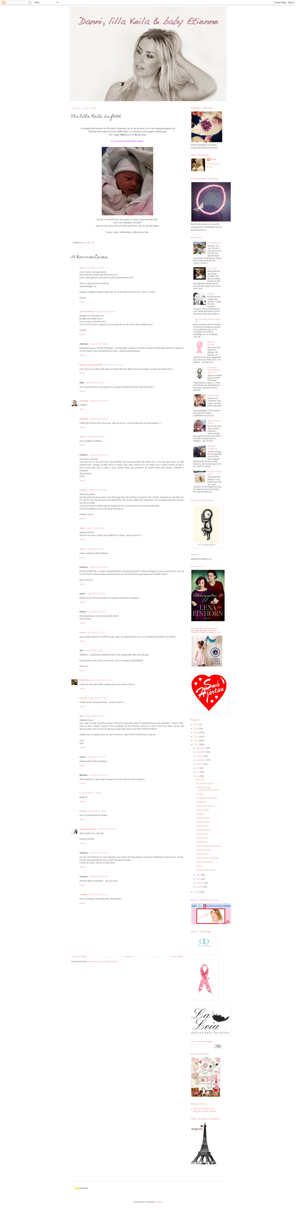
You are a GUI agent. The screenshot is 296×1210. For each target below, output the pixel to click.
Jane (81, 437)
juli (198, 768)
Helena (82, 811)
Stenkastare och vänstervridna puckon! (207, 788)
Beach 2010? (202, 826)
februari (200, 883)
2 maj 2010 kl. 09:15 (98, 455)
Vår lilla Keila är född (205, 870)
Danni (213, 159)
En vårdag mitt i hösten (206, 798)
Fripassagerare (203, 830)
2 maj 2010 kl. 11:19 (103, 680)
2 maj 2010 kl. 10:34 (98, 567)
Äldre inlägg (177, 956)
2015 (196, 724)
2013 (196, 732)
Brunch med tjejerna (205, 806)
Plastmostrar (202, 834)
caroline (83, 894)
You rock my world (204, 783)
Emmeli (83, 698)
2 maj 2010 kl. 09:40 (94, 528)
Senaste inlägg (79, 956)
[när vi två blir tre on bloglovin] (204, 1164)
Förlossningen (202, 810)
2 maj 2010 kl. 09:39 (96, 490)
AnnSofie (83, 419)
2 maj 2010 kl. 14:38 (94, 716)
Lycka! (199, 866)
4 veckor (200, 794)
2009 (196, 892)
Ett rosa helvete (210, 343)
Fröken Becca (86, 680)
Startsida (129, 956)
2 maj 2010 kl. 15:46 (95, 757)
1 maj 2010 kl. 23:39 (113, 365)
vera (81, 268)
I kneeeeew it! (213, 243)
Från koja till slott (87, 829)
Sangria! (200, 814)
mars (198, 879)
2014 (196, 728)
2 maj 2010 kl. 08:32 (94, 437)
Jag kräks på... (214, 395)
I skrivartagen (202, 854)
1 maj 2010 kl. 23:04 (105, 311)
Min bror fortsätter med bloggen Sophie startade (204, 1109)
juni (198, 772)
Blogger (158, 1202)
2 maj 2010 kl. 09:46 (95, 549)
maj (198, 776)
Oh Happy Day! (203, 818)
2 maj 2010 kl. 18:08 (91, 793)
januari (199, 887)
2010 (196, 744)
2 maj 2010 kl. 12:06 (97, 698)
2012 (196, 736)
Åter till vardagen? (204, 862)
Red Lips (200, 779)
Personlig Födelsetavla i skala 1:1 (213, 370)
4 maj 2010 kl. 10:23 (97, 894)
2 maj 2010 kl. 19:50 (96, 811)
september (201, 760)
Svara (82, 302)
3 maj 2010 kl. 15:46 (98, 853)
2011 (196, 740)
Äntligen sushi (202, 822)
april (198, 875)
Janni (82, 632)
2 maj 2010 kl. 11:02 (95, 632)
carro (82, 549)
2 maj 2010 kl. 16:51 (98, 775)
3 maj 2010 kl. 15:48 (98, 876)
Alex (81, 716)
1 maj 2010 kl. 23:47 (98, 401)
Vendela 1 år (202, 842)
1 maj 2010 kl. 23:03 (94, 268)
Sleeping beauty (203, 850)
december (201, 748)
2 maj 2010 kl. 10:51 (96, 612)
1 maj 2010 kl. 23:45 (94, 383)
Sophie (210, 294)
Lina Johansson (87, 311)
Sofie (81, 528)
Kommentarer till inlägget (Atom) (103, 961)
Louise (82, 490)
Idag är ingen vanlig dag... (208, 858)
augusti (200, 764)
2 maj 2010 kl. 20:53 (106, 829)
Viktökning (201, 802)
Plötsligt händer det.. (213, 447)
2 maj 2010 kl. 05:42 (98, 419)
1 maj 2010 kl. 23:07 (98, 344)
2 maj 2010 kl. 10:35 (95, 593)
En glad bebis (202, 838)
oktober (200, 756)
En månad (212, 268)
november (201, 752)
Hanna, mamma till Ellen (91, 365)
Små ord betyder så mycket (208, 846)
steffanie (83, 401)
